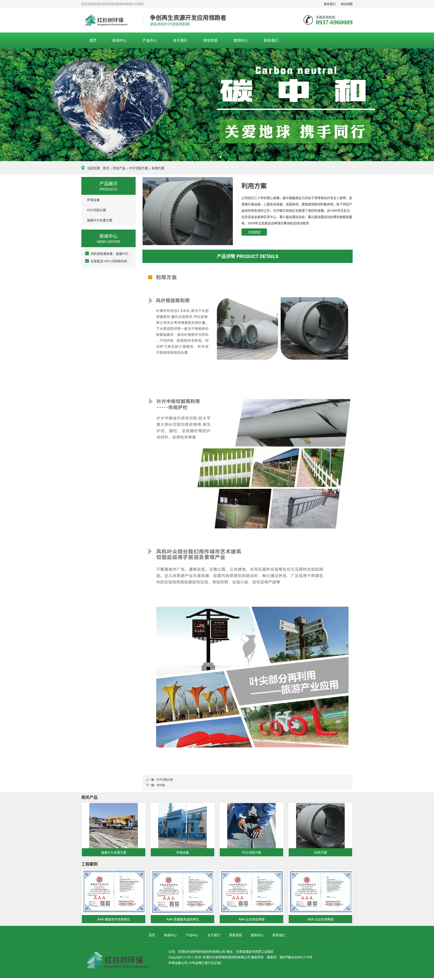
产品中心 (150, 40)
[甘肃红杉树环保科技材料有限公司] (108, 20)
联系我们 (330, 4)
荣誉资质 (210, 40)
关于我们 (180, 40)
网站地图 (347, 4)
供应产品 (119, 168)
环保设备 (93, 199)
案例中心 (241, 40)
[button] (213, 157)
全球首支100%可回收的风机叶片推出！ (109, 261)
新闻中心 (119, 40)
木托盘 (161, 785)
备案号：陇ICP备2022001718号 (289, 957)
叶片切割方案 (138, 168)
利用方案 (158, 168)
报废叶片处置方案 (99, 220)
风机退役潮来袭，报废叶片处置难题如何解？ (109, 253)
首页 (93, 40)
